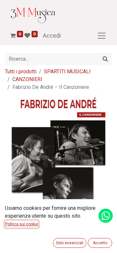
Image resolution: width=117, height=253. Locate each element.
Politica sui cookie (21, 224)
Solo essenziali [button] (70, 243)
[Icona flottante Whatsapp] (106, 216)
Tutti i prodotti (20, 71)
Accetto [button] (100, 243)
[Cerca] (105, 59)
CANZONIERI (27, 79)
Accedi (52, 35)
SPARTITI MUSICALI (67, 71)
